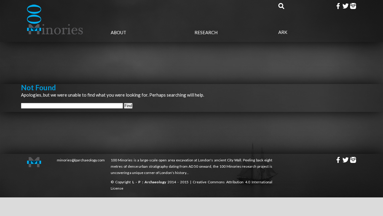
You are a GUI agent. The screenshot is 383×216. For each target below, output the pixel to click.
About (118, 32)
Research (206, 32)
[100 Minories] (55, 32)
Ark (282, 32)
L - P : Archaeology (150, 182)
